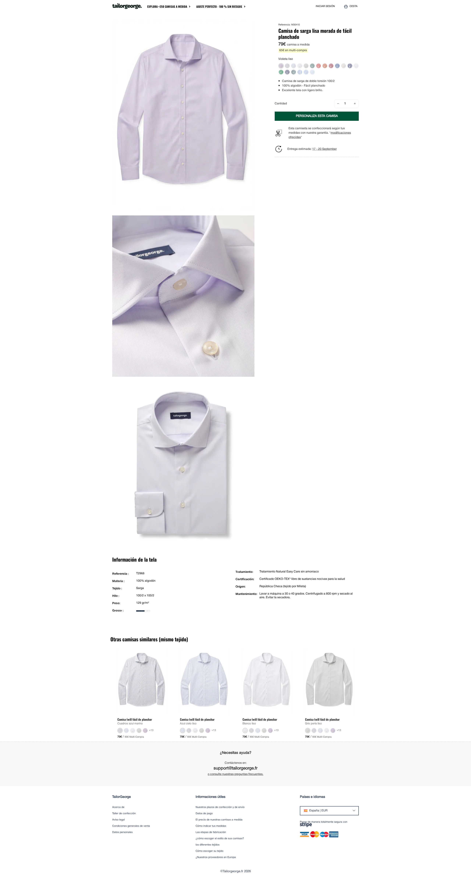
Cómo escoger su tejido (209, 851)
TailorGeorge (121, 797)
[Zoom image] (250, 24)
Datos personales (122, 832)
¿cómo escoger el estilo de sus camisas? (220, 838)
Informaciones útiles (210, 797)
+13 (151, 730)
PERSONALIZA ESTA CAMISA (317, 116)
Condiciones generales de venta (131, 826)
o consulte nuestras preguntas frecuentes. (235, 774)
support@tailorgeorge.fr (236, 768)
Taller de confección (124, 813)
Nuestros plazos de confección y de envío (220, 807)
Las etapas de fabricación (211, 832)
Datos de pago (204, 813)
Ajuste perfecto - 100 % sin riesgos (219, 6)
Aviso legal (118, 820)
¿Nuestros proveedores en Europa (216, 857)
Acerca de (118, 807)
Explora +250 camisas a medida (167, 6)
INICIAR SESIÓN (325, 6)
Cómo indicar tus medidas (211, 826)
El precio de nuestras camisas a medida (219, 820)
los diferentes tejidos (207, 845)
